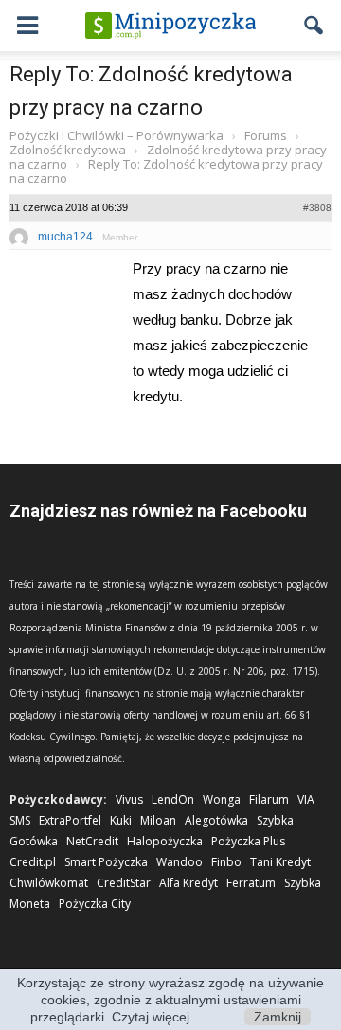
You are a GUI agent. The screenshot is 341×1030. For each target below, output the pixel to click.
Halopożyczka (165, 841)
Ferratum (251, 883)
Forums (265, 135)
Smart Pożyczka (106, 862)
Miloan (158, 820)
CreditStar (124, 883)
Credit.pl (32, 862)
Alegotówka (216, 820)
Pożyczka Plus (248, 841)
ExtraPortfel (70, 820)
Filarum (269, 799)
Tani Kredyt (280, 862)
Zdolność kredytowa (67, 149)
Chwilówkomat (48, 883)
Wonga (222, 799)
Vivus (129, 799)
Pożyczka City (95, 904)
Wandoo (179, 862)
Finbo (226, 862)
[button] (314, 25)
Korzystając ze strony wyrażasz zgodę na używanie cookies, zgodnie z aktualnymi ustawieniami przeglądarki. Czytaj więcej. (170, 999)
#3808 (317, 208)
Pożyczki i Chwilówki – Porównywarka (116, 135)
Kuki (121, 820)
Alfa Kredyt (188, 883)
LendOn (173, 799)
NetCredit (92, 841)
